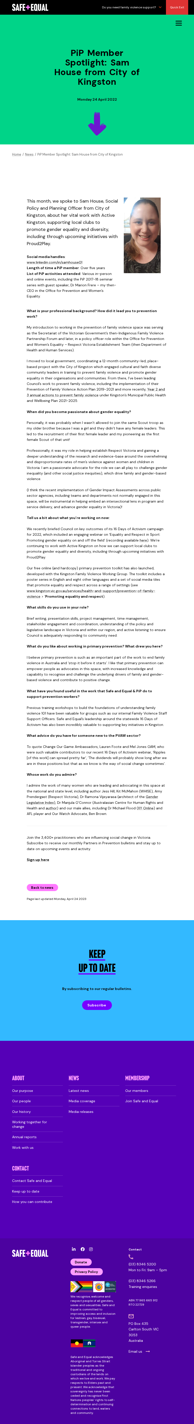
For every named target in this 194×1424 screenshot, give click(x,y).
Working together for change (29, 1124)
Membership (137, 1078)
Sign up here (38, 859)
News (29, 154)
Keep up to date (25, 1191)
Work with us (23, 1147)
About (18, 1078)
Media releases (81, 1111)
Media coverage (82, 1101)
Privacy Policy (86, 1272)
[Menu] (179, 23)
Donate (81, 1262)
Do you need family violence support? (129, 7)
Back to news (42, 888)
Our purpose (22, 1090)
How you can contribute (32, 1201)
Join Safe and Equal (141, 1101)
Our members (136, 1090)
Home (16, 154)
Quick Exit (177, 7)
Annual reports (24, 1137)
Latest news (79, 1090)
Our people (21, 1101)
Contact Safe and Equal (32, 1180)
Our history (21, 1111)
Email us (135, 1351)
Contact (20, 1169)
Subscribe (96, 1005)
